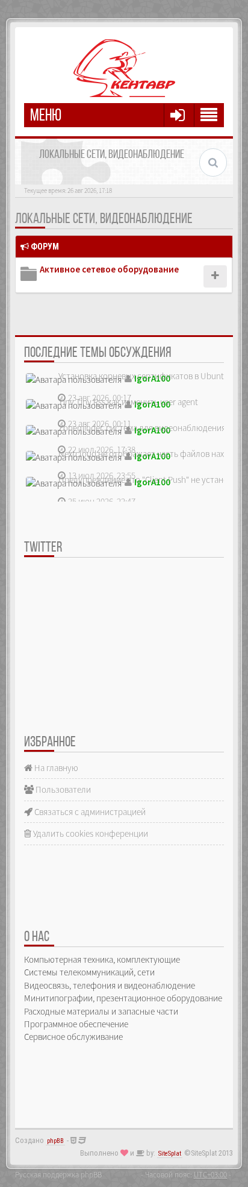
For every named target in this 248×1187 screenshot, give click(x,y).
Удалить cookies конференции (89, 833)
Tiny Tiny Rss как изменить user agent (128, 402)
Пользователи (62, 789)
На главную (55, 767)
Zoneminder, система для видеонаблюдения (142, 427)
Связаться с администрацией (89, 811)
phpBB (55, 1141)
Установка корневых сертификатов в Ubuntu (143, 376)
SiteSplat (169, 1153)
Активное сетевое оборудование (109, 269)
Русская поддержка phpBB (58, 1174)
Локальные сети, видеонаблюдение (104, 219)
